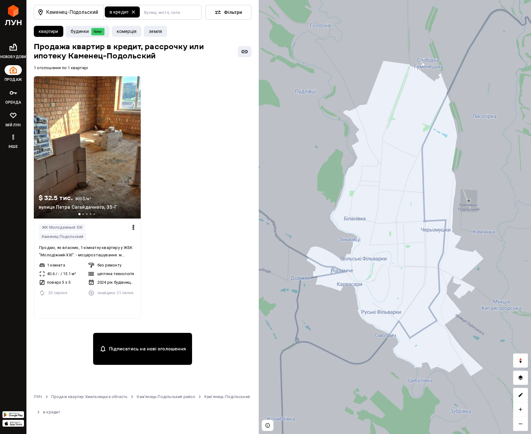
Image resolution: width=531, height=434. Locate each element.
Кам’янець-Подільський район (166, 396)
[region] (395, 217)
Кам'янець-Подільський (227, 396)
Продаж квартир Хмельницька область (89, 396)
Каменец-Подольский (63, 236)
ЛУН (38, 396)
